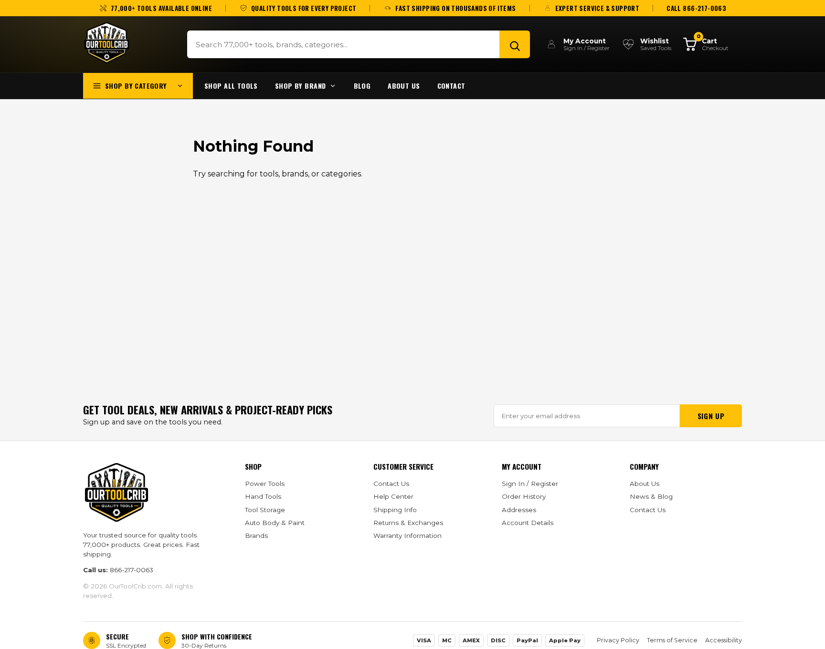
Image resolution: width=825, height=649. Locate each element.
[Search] (514, 44)
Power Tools (265, 483)
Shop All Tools (231, 86)
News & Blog (651, 496)
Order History (524, 496)
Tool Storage (265, 510)
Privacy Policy (618, 640)
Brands (256, 535)
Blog (362, 86)
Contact (451, 86)
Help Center (393, 496)
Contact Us (391, 483)
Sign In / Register (530, 483)
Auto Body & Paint (275, 522)
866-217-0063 (131, 570)
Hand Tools (263, 496)
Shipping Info (395, 510)
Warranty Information (407, 535)
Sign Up (711, 416)
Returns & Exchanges (408, 522)
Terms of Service (672, 640)
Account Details (527, 522)
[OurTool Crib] (106, 43)
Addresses (519, 510)
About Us (404, 86)
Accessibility (723, 640)
